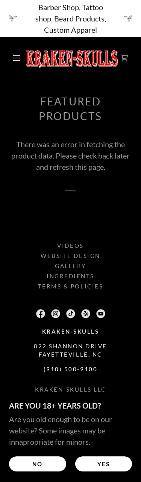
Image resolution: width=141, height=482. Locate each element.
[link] (72, 58)
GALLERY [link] (70, 265)
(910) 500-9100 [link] (70, 369)
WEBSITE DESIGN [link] (70, 255)
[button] (16, 58)
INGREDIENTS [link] (70, 276)
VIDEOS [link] (70, 245)
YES (103, 464)
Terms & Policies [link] (70, 286)
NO (37, 464)
